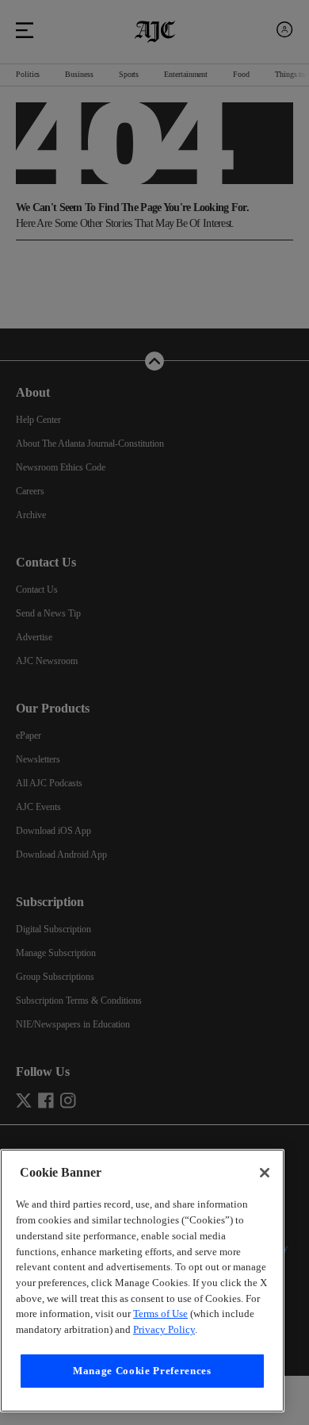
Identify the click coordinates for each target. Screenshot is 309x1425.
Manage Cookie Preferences (142, 1371)
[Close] (264, 1141)
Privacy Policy (188, 1329)
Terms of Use (157, 1313)
